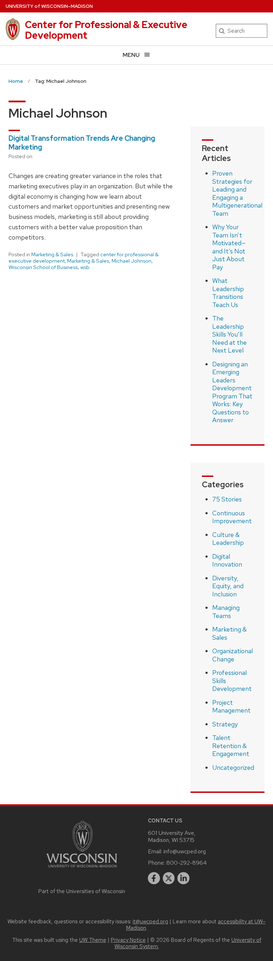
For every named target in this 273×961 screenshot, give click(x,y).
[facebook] (154, 878)
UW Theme (92, 940)
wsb (85, 267)
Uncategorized (233, 767)
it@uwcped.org (150, 921)
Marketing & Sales (52, 254)
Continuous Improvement (232, 517)
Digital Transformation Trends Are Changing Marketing (82, 143)
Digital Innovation (227, 560)
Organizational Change (232, 655)
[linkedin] (183, 878)
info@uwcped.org (185, 851)
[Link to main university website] (81, 869)
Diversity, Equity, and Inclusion (227, 586)
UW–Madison (49, 6)
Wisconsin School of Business (43, 267)
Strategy (225, 724)
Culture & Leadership (228, 539)
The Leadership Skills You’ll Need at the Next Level (229, 334)
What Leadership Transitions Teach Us (228, 293)
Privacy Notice (128, 940)
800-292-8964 (186, 862)
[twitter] (169, 878)
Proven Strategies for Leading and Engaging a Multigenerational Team (237, 193)
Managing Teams (226, 611)
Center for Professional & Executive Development (106, 30)
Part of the (81, 891)
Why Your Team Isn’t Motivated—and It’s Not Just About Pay (229, 247)
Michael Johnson (131, 260)
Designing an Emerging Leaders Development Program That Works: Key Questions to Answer (232, 392)
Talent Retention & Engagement (230, 746)
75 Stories (227, 499)
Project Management (231, 706)
